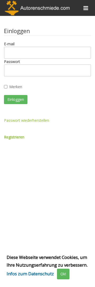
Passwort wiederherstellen (26, 120)
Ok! (63, 273)
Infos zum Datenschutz (30, 274)
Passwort (12, 61)
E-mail (9, 43)
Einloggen (15, 99)
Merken (15, 86)
